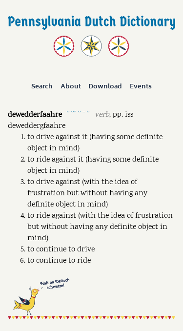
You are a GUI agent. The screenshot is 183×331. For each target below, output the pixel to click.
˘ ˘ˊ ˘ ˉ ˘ (78, 114)
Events (141, 87)
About (71, 87)
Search (42, 87)
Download (105, 87)
